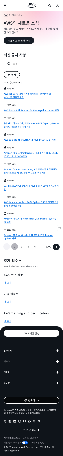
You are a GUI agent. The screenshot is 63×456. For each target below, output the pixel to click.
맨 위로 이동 (29, 429)
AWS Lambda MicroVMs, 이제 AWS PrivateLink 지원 (30, 139)
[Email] (39, 421)
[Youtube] (29, 421)
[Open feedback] (59, 228)
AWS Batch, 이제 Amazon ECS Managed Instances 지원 (31, 110)
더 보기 (7, 282)
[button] (19, 40)
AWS (6, 14)
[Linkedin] (14, 421)
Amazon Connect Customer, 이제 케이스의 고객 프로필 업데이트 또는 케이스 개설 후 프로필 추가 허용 (30, 171)
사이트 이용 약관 (30, 437)
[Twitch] (24, 421)
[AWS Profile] (57, 5)
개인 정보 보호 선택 (12, 442)
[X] (5, 421)
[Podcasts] (34, 421)
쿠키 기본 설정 (37, 442)
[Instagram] (19, 421)
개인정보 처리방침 (12, 437)
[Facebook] (10, 421)
